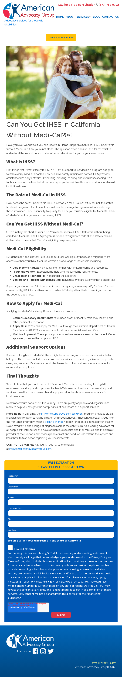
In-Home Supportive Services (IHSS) (62, 413)
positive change (54, 421)
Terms (93, 662)
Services (83, 16)
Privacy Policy (107, 662)
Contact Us (110, 16)
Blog (96, 16)
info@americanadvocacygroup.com (30, 448)
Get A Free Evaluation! (61, 37)
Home (60, 16)
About (70, 16)
